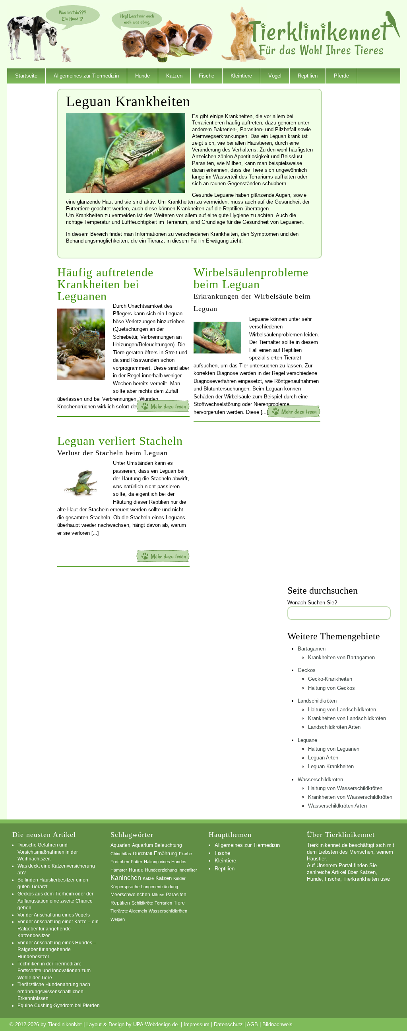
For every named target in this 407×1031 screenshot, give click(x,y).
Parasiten (176, 894)
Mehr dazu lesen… (163, 406)
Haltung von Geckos (331, 688)
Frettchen (119, 861)
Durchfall (142, 853)
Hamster (118, 870)
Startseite (26, 76)
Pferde (341, 76)
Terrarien (163, 903)
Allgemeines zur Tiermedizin (86, 76)
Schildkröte (142, 903)
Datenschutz (228, 1024)
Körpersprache (125, 886)
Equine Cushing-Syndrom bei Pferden (58, 1005)
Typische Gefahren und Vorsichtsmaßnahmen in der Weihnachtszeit (47, 851)
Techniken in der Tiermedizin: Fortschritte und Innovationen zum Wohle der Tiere (54, 970)
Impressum (196, 1024)
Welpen (117, 919)
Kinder (179, 878)
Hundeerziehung (161, 870)
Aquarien (120, 845)
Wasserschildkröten (320, 779)
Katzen (174, 76)
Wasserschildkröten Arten (337, 806)
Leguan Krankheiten (331, 766)
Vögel (274, 76)
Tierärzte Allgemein (128, 911)
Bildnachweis (277, 1024)
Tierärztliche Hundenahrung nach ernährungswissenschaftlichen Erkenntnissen (53, 991)
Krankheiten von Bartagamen (341, 657)
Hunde (142, 76)
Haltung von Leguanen (333, 749)
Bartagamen (312, 649)
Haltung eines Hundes (165, 861)
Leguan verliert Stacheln (120, 440)
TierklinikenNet (324, 33)
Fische (206, 76)
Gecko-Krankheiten (330, 679)
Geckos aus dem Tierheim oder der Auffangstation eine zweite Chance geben (55, 900)
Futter (136, 861)
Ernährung (165, 853)
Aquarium (142, 845)
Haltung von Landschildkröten (342, 710)
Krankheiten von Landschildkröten (347, 718)
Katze (148, 878)
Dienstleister (29, 91)
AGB (252, 1024)
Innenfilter (187, 870)
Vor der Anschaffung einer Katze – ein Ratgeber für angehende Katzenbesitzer (58, 928)
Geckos (307, 670)
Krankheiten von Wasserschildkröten (350, 797)
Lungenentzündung (159, 886)
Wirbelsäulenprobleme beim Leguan (251, 278)
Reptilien (308, 76)
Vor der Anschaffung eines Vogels (53, 914)
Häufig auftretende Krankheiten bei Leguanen (105, 284)
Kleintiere (241, 76)
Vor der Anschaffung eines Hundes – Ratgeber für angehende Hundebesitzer (56, 949)
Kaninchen (125, 877)
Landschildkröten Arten (334, 727)
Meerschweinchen (130, 894)
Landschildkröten (317, 701)
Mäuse (158, 895)
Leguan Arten (323, 758)
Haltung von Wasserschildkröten (345, 788)
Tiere (179, 903)
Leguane (307, 740)
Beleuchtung (168, 845)
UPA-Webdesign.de (155, 1024)
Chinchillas (120, 853)
